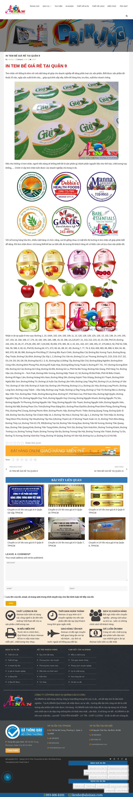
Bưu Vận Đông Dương (52, 759)
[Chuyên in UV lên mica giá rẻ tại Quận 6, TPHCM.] (107, 528)
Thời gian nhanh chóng (79, 660)
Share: (8, 460)
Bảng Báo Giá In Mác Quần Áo (96, 773)
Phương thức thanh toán (48, 666)
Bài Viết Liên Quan (66, 480)
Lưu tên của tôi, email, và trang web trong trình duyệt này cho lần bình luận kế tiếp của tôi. (50, 597)
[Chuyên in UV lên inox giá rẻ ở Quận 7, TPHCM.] (66, 528)
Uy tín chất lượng (77, 671)
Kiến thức (43, 677)
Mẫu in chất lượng (78, 655)
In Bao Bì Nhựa (14, 682)
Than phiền (12, 750)
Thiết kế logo (13, 660)
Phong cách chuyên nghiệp (81, 666)
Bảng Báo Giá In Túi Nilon (118, 777)
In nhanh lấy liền (14, 666)
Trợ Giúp (42, 682)
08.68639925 (54, 738)
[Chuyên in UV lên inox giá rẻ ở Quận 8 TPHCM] (26, 528)
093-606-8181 (54, 743)
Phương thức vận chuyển (49, 660)
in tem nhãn (103, 240)
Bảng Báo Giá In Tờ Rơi (98, 777)
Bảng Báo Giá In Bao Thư (99, 768)
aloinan (11, 59)
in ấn (26, 59)
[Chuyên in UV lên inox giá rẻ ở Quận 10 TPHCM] (66, 495)
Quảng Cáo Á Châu (26, 759)
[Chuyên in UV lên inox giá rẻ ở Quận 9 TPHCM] (107, 495)
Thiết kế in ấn (13, 655)
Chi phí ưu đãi (76, 682)
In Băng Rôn (12, 677)
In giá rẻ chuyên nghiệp (16, 671)
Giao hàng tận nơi (77, 677)
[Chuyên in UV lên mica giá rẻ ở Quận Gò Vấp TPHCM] (26, 495)
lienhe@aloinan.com (57, 748)
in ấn (74, 168)
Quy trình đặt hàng (46, 655)
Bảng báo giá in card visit (118, 768)
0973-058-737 (96, 740)
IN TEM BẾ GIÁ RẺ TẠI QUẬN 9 (23, 55)
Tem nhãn (10, 73)
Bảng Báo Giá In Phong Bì (118, 773)
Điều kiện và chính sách (48, 671)
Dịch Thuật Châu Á (22, 762)
